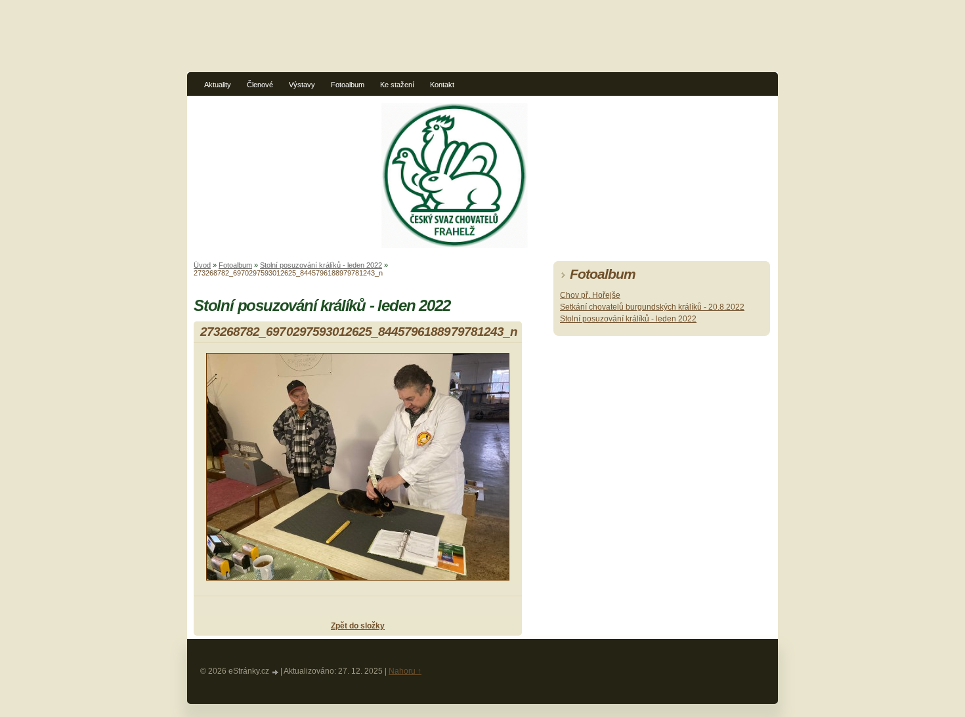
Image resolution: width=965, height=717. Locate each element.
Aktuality (217, 85)
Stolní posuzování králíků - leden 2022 (321, 265)
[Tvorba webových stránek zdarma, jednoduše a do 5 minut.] (275, 672)
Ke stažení (397, 85)
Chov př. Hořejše (590, 295)
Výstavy (302, 85)
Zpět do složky (358, 625)
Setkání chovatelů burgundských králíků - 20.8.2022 (652, 307)
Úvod (202, 265)
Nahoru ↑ (405, 671)
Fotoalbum (347, 85)
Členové (260, 85)
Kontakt (442, 85)
